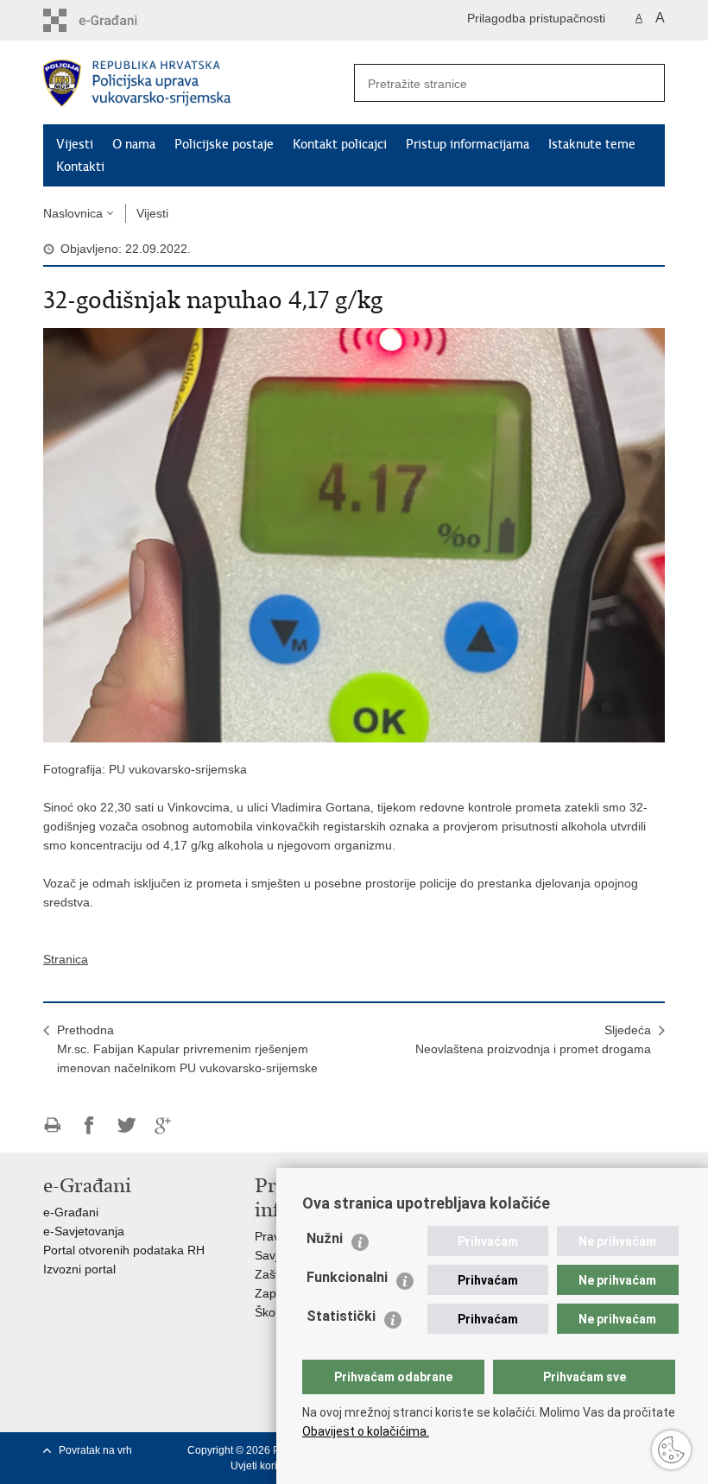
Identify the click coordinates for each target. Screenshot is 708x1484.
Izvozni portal (79, 1269)
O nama (133, 144)
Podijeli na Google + (164, 1125)
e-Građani (70, 1212)
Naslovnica (73, 213)
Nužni (325, 1238)
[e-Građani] (117, 20)
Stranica (65, 959)
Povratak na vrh (95, 1450)
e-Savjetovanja (83, 1231)
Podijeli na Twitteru (126, 1125)
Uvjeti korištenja (268, 1466)
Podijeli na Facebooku (89, 1125)
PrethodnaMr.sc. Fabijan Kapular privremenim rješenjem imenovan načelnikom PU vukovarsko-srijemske (187, 1049)
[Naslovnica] (198, 83)
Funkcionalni (347, 1277)
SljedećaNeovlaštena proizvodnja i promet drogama (533, 1039)
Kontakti (80, 166)
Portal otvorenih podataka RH (124, 1250)
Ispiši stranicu (52, 1125)
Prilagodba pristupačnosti (536, 18)
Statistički (341, 1316)
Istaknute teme (591, 144)
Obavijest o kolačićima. (365, 1431)
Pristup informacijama (467, 144)
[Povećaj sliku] (354, 534)
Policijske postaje (224, 144)
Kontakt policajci (340, 144)
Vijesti (74, 144)
